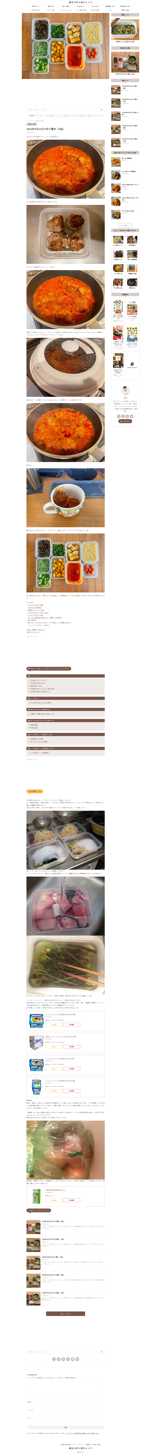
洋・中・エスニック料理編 (38, 742)
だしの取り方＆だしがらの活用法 (40, 703)
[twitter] (54, 1359)
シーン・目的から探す (80, 10)
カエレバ (50, 1016)
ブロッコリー (40, 116)
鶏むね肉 (82, 116)
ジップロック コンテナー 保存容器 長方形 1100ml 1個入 (60, 1014)
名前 (29, 1402)
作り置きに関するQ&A (37, 683)
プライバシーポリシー (77, 1444)
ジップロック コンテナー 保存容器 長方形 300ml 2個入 (60, 1080)
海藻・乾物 (51, 6)
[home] (132, 416)
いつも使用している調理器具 (39, 753)
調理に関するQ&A (36, 686)
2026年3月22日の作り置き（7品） (53, 1293)
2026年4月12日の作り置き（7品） (53, 1239)
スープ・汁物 (50, 10)
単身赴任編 (33, 728)
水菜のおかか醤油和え (35, 608)
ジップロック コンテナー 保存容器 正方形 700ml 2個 (59, 1058)
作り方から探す (95, 10)
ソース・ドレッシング (66, 10)
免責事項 (88, 1444)
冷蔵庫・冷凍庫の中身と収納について (42, 714)
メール (30, 1410)
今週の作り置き (125, 10)
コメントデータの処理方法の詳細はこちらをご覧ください (82, 1433)
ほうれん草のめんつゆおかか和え (38, 613)
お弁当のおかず (35, 10)
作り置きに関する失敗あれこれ (40, 691)
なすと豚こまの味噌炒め (129, 171)
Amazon (54, 1024)
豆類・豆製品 (65, 6)
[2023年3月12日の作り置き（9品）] (63, 1359)
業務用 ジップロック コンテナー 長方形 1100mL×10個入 (60, 1036)
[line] (72, 1359)
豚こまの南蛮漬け (127, 158)
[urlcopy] (77, 1359)
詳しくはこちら (125, 421)
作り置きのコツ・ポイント (38, 680)
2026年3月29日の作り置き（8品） (53, 1275)
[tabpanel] (125, 31)
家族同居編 (33, 725)
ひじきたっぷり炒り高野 (35, 605)
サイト (29, 1418)
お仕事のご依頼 (96, 1444)
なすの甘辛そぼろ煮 (128, 211)
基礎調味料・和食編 (36, 739)
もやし (102, 116)
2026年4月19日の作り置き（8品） (53, 1221)
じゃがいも (73, 116)
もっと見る (66, 1314)
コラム (110, 10)
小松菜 (65, 116)
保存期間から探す (110, 6)
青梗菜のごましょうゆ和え (36, 610)
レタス (96, 116)
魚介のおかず (95, 6)
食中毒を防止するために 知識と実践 (42, 689)
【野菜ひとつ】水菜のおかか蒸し (125, 42)
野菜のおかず (35, 6)
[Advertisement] (65, 93)
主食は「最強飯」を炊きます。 (36, 630)
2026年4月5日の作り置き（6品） (53, 1257)
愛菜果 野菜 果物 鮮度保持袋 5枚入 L (55, 1190)
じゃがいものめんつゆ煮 (35, 615)
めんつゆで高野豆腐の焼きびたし (38, 618)
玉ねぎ (89, 116)
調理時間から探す (125, 6)
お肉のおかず (80, 6)
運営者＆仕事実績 (65, 1444)
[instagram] (127, 416)
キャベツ (58, 116)
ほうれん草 (49, 116)
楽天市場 (71, 1024)
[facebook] (58, 1359)
